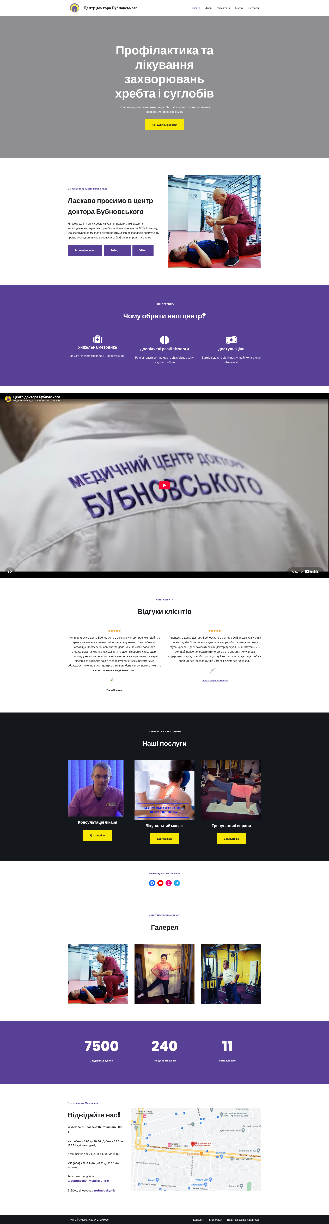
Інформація (215, 1220)
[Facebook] (152, 883)
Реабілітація (223, 8)
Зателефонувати (85, 250)
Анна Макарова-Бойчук (215, 680)
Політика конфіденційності (243, 1220)
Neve (72, 1220)
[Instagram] (169, 883)
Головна (195, 8)
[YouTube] (160, 883)
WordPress (101, 1220)
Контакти (253, 8)
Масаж (239, 8)
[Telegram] (177, 883)
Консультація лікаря (164, 125)
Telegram (117, 250)
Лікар (208, 8)
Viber (143, 250)
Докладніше (97, 835)
